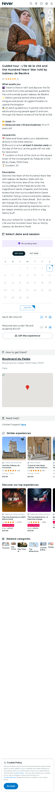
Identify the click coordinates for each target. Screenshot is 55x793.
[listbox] (27, 307)
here (23, 424)
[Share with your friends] (50, 12)
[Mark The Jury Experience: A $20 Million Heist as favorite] (22, 491)
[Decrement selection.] (42, 317)
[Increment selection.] (50, 317)
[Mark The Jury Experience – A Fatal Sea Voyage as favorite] (48, 491)
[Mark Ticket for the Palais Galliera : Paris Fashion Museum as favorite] (48, 439)
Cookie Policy (19, 773)
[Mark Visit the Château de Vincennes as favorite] (22, 439)
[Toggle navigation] (51, 4)
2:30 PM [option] (27, 307)
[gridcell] (50, 268)
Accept (11, 786)
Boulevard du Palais (16, 358)
